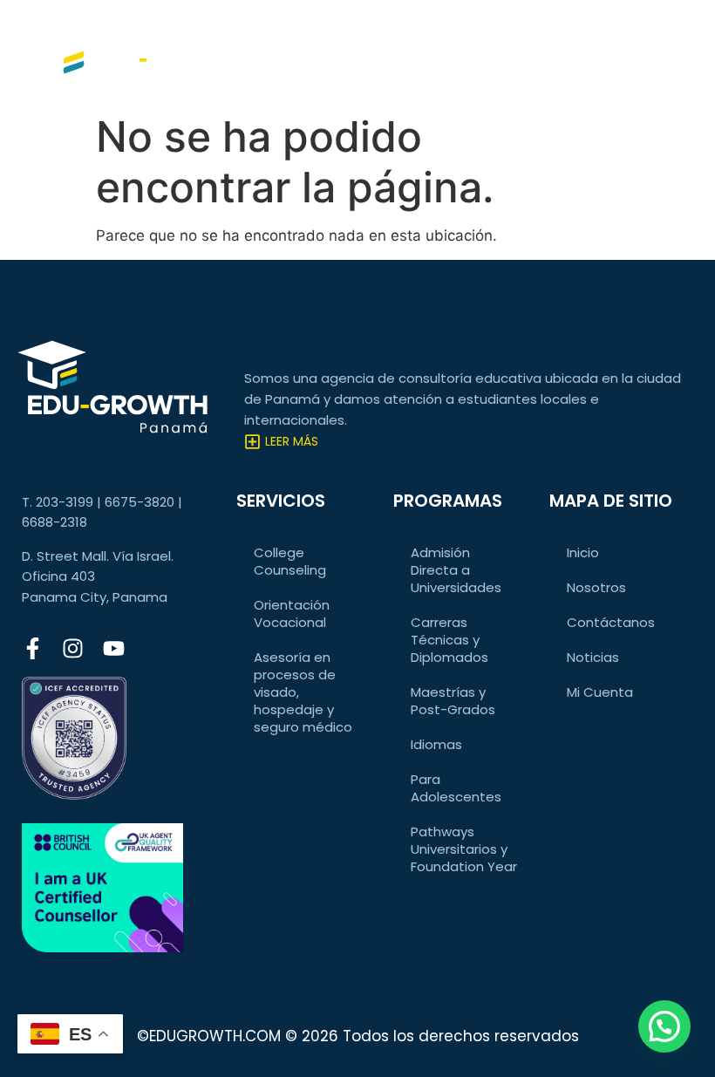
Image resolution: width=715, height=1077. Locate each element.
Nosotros (596, 587)
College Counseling (290, 561)
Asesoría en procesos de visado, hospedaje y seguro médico (303, 692)
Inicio (583, 552)
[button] (664, 1026)
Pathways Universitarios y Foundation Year (464, 849)
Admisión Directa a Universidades (456, 569)
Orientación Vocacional (292, 613)
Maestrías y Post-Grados (453, 701)
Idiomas (436, 744)
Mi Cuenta (600, 692)
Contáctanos (611, 622)
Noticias (593, 657)
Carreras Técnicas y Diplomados (449, 639)
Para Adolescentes (456, 788)
